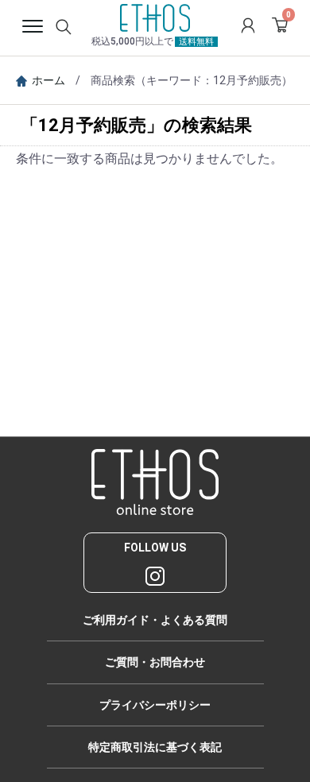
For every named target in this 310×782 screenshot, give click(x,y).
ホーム (48, 80)
